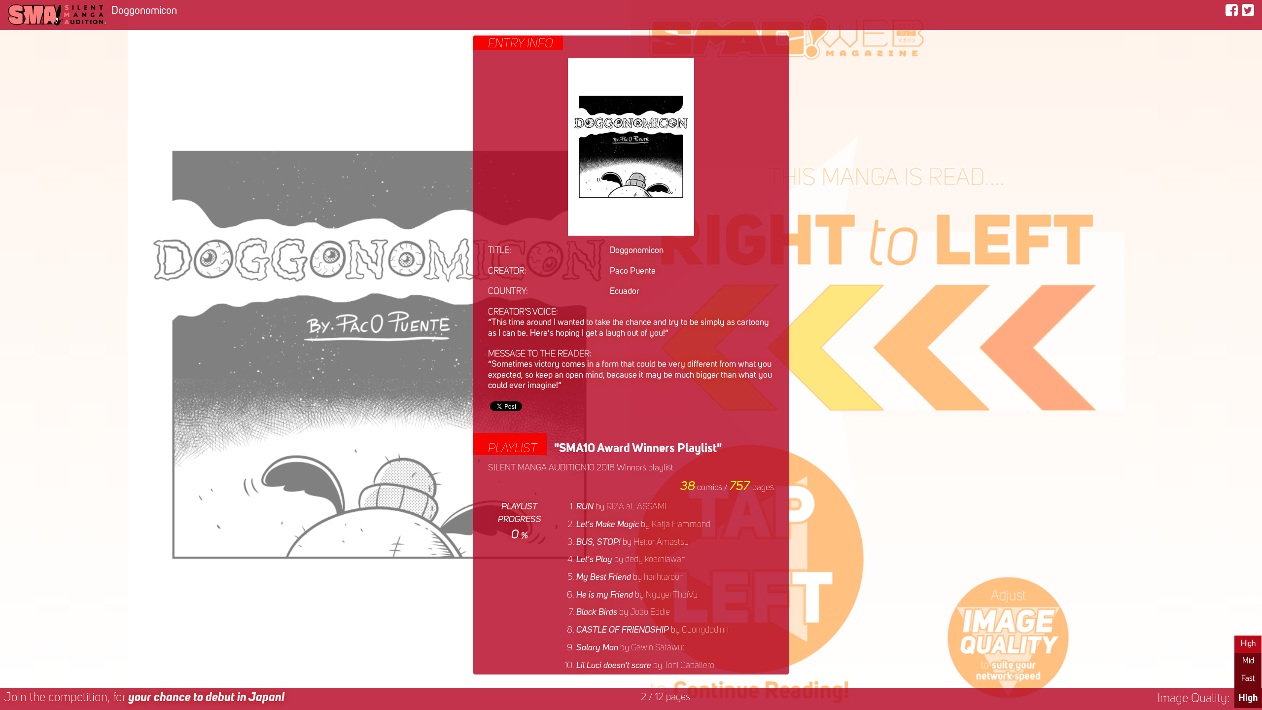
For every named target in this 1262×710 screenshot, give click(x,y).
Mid (1248, 661)
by (621, 506)
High (1248, 644)
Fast (1248, 679)
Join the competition (144, 698)
